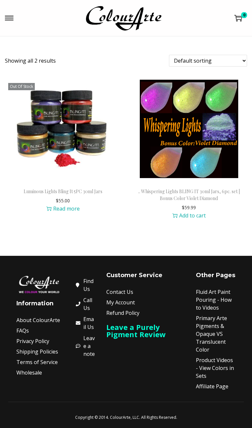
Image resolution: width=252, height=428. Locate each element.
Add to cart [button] (192, 215)
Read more (66, 208)
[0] (238, 18)
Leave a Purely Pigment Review (136, 330)
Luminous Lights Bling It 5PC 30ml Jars (63, 191)
